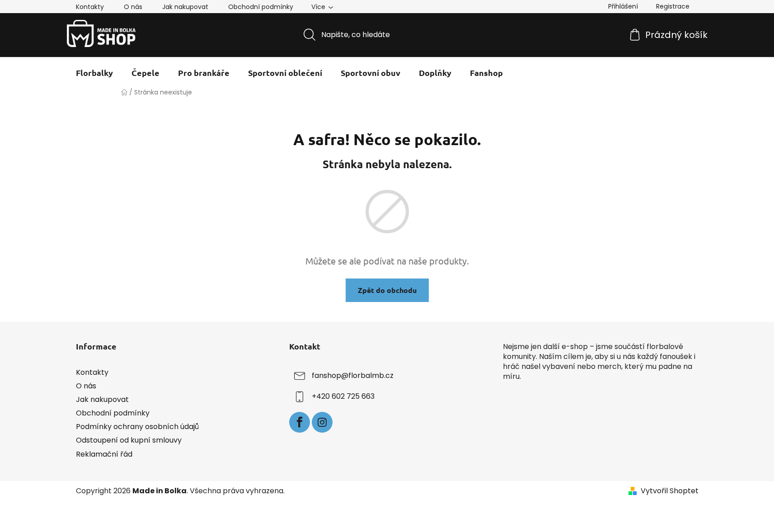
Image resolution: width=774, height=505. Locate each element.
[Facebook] (299, 422)
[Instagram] (322, 422)
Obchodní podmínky (260, 6)
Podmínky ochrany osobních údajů (137, 426)
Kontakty (90, 6)
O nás (133, 6)
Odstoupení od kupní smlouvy (129, 440)
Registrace (673, 6)
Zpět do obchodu (387, 290)
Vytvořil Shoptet (670, 491)
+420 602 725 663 (343, 396)
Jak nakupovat (185, 6)
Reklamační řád (104, 454)
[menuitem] (94, 72)
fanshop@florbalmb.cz (353, 375)
